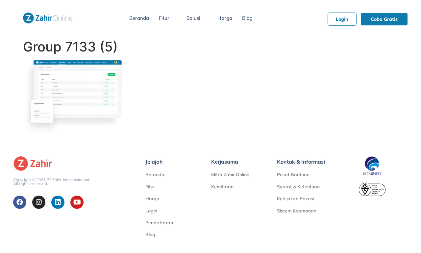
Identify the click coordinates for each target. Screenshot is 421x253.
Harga (224, 18)
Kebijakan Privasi (295, 199)
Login (151, 211)
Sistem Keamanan (296, 211)
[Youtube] (77, 202)
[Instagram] (38, 202)
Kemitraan (222, 187)
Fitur (164, 18)
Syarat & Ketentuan (298, 187)
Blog (247, 18)
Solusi (193, 18)
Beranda (139, 18)
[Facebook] (19, 202)
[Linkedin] (57, 202)
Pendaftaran (159, 223)
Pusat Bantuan (293, 174)
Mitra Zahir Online (230, 174)
